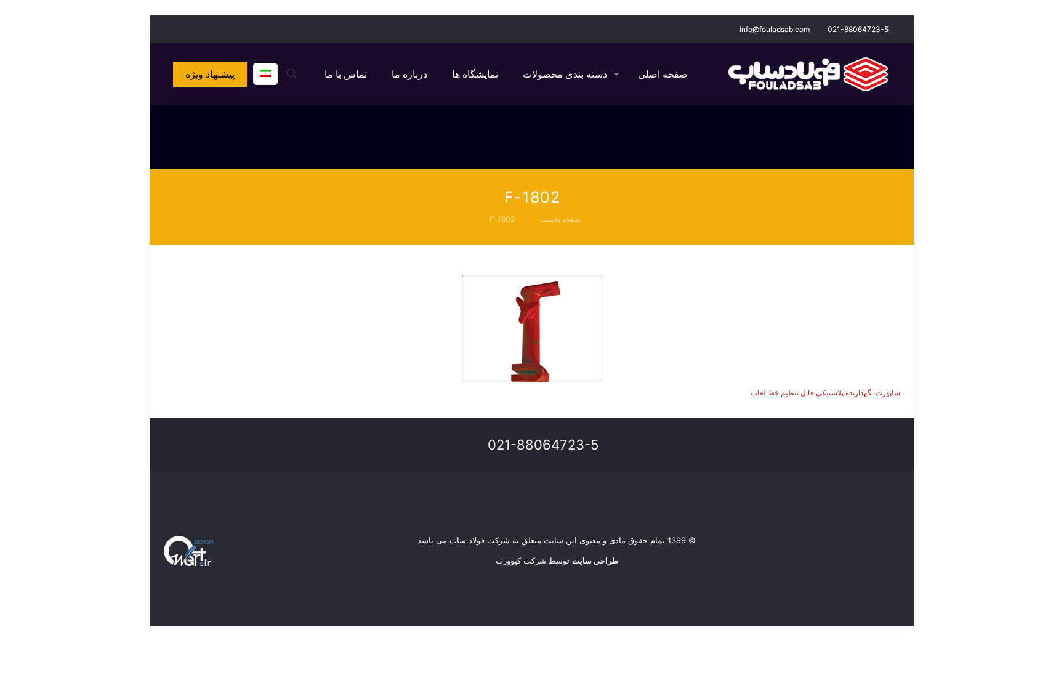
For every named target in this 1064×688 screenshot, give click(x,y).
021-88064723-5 (858, 29)
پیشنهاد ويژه (210, 74)
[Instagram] (186, 28)
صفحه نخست (560, 219)
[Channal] (170, 28)
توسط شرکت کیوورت (557, 560)
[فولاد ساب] (808, 74)
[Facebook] (203, 28)
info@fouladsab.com (775, 29)
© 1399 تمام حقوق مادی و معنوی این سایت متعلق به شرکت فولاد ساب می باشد (556, 540)
